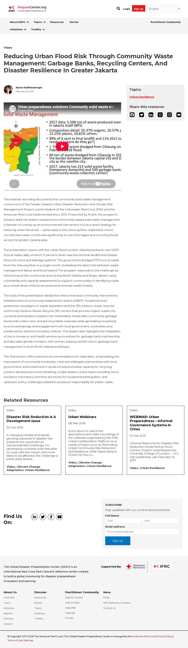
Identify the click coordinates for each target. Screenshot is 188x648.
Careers (8, 624)
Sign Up (138, 9)
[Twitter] (141, 114)
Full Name (112, 515)
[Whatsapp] (160, 114)
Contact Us (109, 608)
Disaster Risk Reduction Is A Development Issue (31, 419)
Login (126, 9)
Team (7, 602)
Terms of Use (14, 640)
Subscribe (70, 607)
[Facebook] (132, 114)
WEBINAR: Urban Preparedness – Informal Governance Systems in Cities (151, 423)
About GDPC (17, 22)
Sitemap (28, 640)
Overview (9, 597)
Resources (57, 22)
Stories (74, 22)
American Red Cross (144, 636)
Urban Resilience (141, 97)
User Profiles (72, 602)
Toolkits (36, 29)
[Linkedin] (151, 114)
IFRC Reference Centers (117, 602)
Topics (38, 22)
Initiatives (16, 29)
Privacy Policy (165, 636)
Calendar (70, 613)
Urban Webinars (82, 417)
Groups (69, 617)
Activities (9, 608)
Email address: (115, 526)
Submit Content (74, 597)
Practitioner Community (166, 22)
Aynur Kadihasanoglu (29, 87)
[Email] (178, 114)
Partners (8, 618)
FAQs (106, 597)
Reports (8, 613)
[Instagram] (169, 114)
